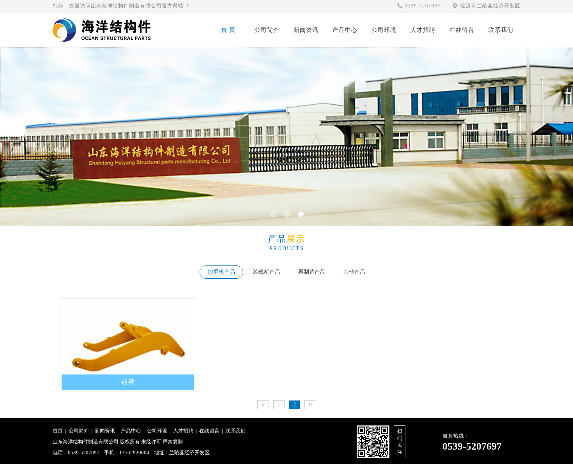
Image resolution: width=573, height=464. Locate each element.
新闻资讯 (306, 30)
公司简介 (267, 30)
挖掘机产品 (221, 272)
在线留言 (461, 30)
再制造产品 (311, 272)
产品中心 (344, 30)
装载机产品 (266, 272)
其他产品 (354, 272)
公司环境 (383, 30)
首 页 (228, 30)
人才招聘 (422, 30)
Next (29, 144)
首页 (58, 431)
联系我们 (500, 30)
